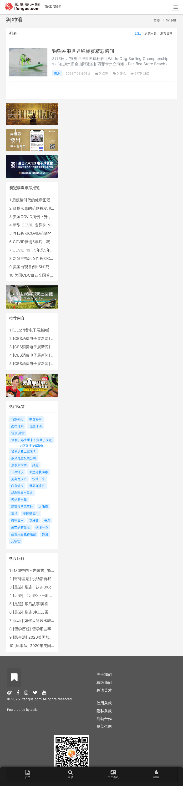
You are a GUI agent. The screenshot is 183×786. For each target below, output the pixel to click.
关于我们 (104, 674)
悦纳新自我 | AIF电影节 (52, 578)
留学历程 (22, 628)
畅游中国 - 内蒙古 (29, 570)
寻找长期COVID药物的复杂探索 (40, 233)
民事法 (20, 637)
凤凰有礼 (113, 777)
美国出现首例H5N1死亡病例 (37, 266)
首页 (156, 20)
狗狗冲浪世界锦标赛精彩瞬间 (83, 51)
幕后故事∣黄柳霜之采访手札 (48, 603)
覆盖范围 (104, 726)
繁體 (57, 6)
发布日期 (166, 33)
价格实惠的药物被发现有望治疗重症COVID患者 (53, 208)
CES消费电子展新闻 (31, 330)
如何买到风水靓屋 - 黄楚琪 (47, 620)
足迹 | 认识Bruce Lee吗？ (47, 587)
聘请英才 (104, 690)
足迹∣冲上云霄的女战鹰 (44, 612)
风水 (18, 620)
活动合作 (104, 718)
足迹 (18, 587)
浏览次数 (150, 33)
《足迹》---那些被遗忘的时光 (50, 595)
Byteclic (31, 709)
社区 (156, 777)
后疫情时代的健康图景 (31, 200)
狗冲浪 (171, 20)
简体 (48, 6)
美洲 (57, 73)
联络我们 (104, 682)
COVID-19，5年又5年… (33, 250)
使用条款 (104, 702)
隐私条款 (104, 710)
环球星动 (22, 578)
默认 (138, 33)
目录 (70, 777)
